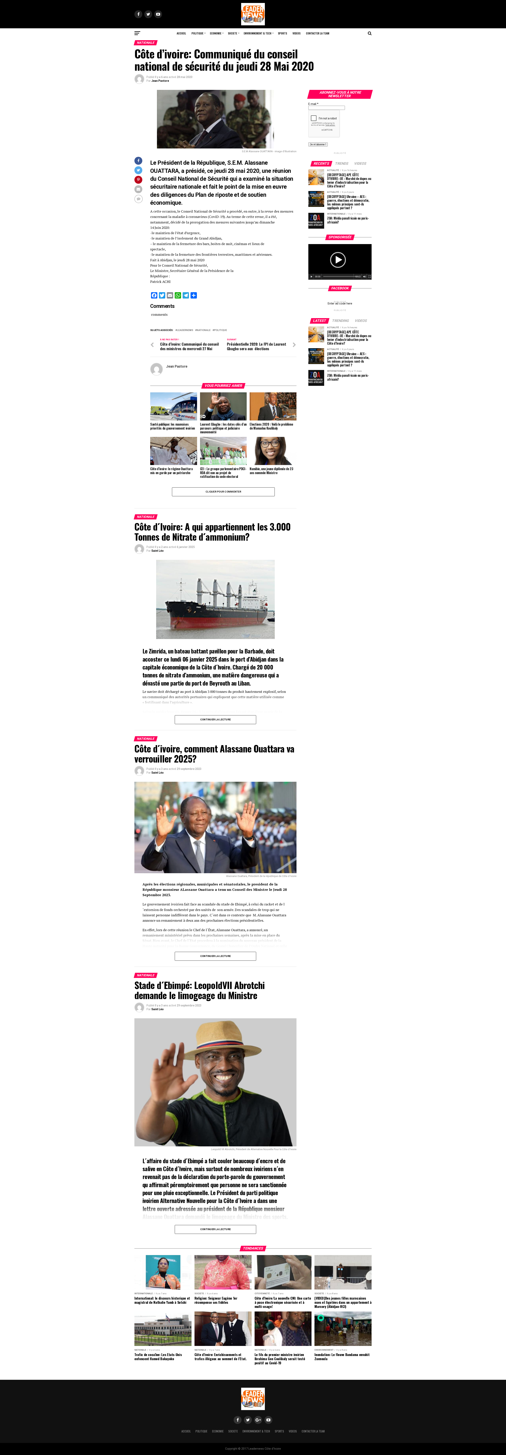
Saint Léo (157, 550)
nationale (204, 330)
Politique (197, 33)
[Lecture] (311, 276)
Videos (296, 33)
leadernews (185, 330)
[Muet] (364, 276)
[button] (338, 260)
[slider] (341, 276)
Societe (232, 33)
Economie (215, 33)
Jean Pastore (160, 80)
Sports (282, 33)
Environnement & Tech (257, 33)
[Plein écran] (369, 276)
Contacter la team (317, 33)
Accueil (181, 33)
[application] (340, 262)
